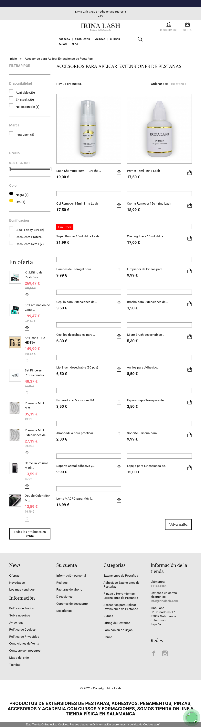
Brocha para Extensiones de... (147, 302)
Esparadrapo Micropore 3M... (76, 400)
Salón (63, 44)
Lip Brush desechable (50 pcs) (77, 367)
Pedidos (62, 582)
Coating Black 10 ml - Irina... (146, 236)
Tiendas (14, 665)
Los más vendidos (22, 589)
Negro (22, 195)
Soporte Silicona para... (143, 433)
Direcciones (64, 596)
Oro (20, 202)
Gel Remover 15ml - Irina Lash (77, 203)
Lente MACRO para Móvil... (74, 498)
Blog (75, 44)
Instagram (165, 653)
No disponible (27, 107)
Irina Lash (25, 134)
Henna (107, 637)
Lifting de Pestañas (116, 623)
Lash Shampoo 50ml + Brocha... (78, 171)
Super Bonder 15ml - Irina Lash (77, 236)
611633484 (158, 586)
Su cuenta (66, 565)
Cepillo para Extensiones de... (76, 302)
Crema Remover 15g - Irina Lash (149, 203)
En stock (25, 100)
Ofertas (14, 575)
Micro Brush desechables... (145, 335)
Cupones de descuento (72, 603)
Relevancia (181, 83)
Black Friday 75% (30, 230)
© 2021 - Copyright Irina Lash (100, 688)
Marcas (100, 39)
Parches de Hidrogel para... (74, 269)
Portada (64, 39)
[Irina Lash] (100, 26)
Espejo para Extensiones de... (147, 466)
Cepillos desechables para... (75, 335)
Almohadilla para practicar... (75, 433)
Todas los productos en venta (30, 533)
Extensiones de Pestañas (120, 575)
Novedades (17, 582)
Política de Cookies (22, 629)
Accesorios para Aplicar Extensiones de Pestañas (120, 607)
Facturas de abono (69, 589)
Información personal (71, 575)
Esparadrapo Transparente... (146, 400)
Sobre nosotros (19, 615)
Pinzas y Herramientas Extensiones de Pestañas (120, 596)
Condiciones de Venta (24, 643)
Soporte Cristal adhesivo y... (75, 466)
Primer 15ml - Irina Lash (143, 171)
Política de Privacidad (24, 636)
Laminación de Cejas (117, 630)
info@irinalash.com (164, 601)
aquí (157, 724)
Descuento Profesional (30, 237)
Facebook (153, 653)
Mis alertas (64, 611)
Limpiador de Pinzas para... (146, 269)
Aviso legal (16, 622)
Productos (82, 39)
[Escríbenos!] (191, 717)
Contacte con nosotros (24, 650)
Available (25, 92)
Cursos (115, 39)
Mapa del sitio (19, 657)
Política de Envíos (21, 608)
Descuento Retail (30, 244)
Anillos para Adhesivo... (143, 367)
